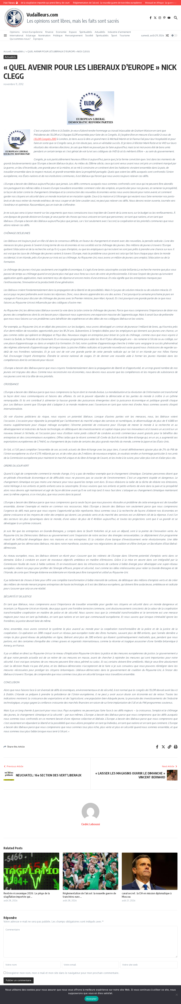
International (16, 35)
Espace (73, 31)
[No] (176, 994)
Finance (49, 31)
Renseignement (74, 35)
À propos (38, 38)
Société (89, 35)
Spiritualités (85, 31)
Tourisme (125, 35)
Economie (61, 31)
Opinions (15, 31)
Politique (58, 35)
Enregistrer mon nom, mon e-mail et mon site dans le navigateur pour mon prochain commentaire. (63, 972)
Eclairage (31, 35)
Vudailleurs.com (42, 15)
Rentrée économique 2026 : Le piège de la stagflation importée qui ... (27, 895)
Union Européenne (32, 31)
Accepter (91, 998)
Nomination (44, 35)
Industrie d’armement (119, 31)
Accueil (7, 51)
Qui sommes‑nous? (20, 38)
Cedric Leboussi (90, 824)
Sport (114, 35)
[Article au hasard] (167, 35)
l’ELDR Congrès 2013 (45, 138)
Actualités (100, 31)
